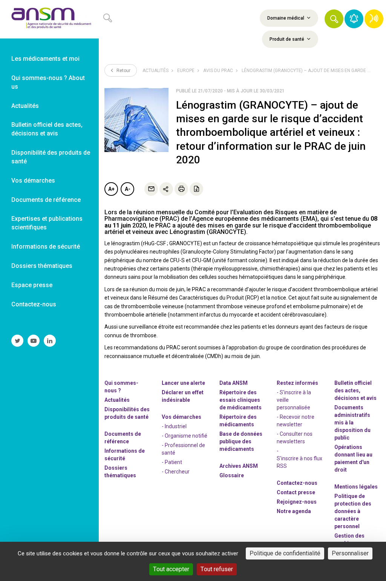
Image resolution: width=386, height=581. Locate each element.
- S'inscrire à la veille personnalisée (294, 399)
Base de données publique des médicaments (240, 441)
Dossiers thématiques (120, 471)
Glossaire (231, 475)
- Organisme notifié (184, 436)
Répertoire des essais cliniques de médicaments (240, 399)
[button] (334, 18)
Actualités (155, 70)
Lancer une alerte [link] (183, 383)
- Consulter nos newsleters (294, 437)
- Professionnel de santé (183, 449)
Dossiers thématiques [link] (41, 265)
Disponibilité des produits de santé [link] (50, 157)
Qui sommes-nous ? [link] (121, 386)
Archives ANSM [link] (238, 466)
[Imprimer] (181, 189)
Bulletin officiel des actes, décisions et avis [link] (47, 129)
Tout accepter (171, 569)
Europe (186, 70)
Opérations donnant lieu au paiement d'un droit (353, 458)
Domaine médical (286, 18)
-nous (297, 502)
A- (127, 189)
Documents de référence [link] (46, 199)
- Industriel (174, 426)
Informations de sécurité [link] (45, 246)
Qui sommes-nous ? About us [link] (48, 82)
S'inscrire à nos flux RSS (299, 462)
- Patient (172, 462)
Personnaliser (350, 553)
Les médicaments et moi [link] (45, 58)
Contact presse (296, 492)
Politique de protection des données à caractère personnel (352, 511)
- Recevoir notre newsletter (295, 420)
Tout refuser (217, 569)
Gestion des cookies (349, 539)
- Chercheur (176, 472)
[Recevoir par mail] (151, 189)
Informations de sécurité (124, 454)
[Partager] (166, 189)
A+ (111, 189)
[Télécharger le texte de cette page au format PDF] (196, 189)
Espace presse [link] (31, 285)
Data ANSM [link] (233, 383)
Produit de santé (287, 39)
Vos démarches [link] (33, 180)
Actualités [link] (25, 105)
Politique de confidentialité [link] (285, 553)
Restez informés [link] (297, 383)
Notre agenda (294, 511)
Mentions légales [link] (356, 487)
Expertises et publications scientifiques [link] (47, 223)
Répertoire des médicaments (238, 420)
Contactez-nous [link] (33, 304)
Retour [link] (122, 70)
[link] (49, 19)
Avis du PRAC (218, 70)
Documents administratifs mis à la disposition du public (352, 422)
